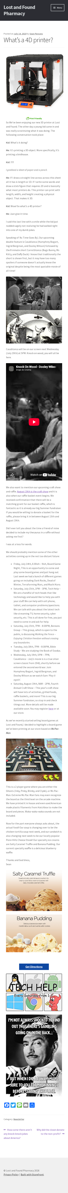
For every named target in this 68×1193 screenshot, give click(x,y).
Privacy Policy (11, 1174)
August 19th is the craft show (32, 491)
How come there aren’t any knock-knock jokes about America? (18, 1134)
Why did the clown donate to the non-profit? (50, 1131)
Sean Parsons (36, 33)
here (51, 708)
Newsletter (18, 1119)
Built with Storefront (32, 1174)
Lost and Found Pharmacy (19, 10)
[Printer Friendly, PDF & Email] (34, 118)
